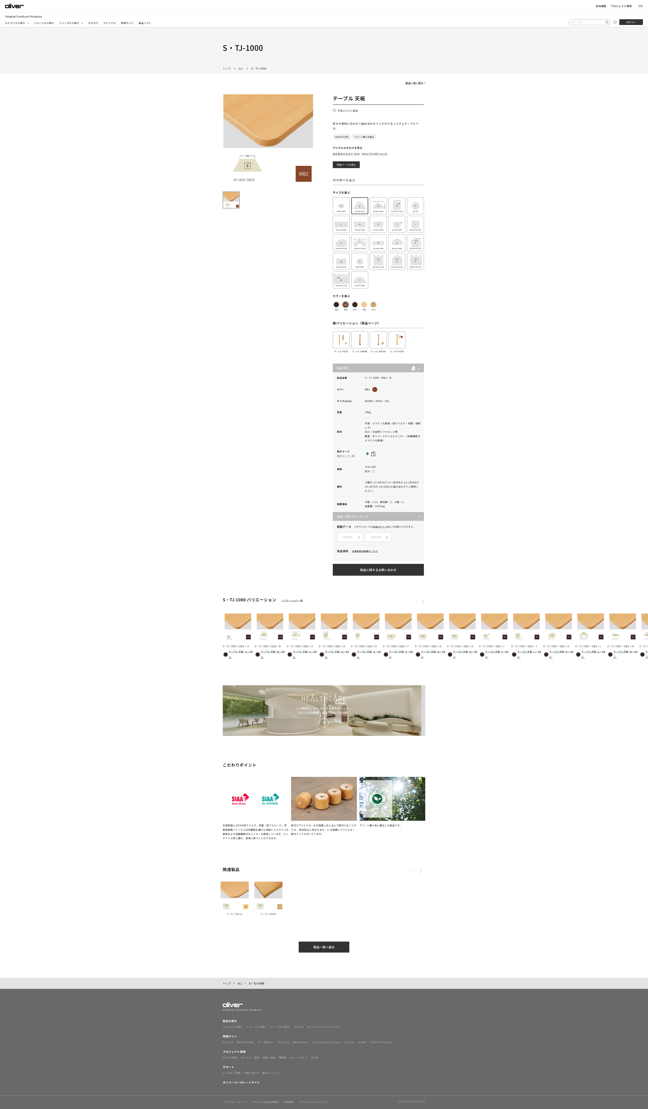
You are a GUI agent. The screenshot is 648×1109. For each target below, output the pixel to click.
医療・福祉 (269, 1057)
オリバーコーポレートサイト (241, 1082)
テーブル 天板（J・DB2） (529, 654)
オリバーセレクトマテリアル (323, 1026)
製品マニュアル (271, 1073)
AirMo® (362, 1042)
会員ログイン (380, 526)
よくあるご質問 (231, 1073)
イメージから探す (44, 23)
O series (349, 1042)
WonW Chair (300, 1042)
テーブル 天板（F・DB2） (401, 654)
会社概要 (601, 6)
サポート (228, 1067)
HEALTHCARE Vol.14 (374, 153)
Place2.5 (228, 1042)
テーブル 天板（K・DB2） (561, 654)
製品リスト (145, 23)
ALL (241, 68)
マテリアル (109, 23)
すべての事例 (230, 1057)
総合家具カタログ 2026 (346, 153)
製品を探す (230, 1021)
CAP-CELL (283, 1042)
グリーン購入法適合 (364, 136)
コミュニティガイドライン (314, 1102)
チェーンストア (298, 1057)
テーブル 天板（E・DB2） (369, 654)
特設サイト (127, 23)
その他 (314, 1057)
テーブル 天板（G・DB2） (433, 654)
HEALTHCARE (342, 136)
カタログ (93, 23)
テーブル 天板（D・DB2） (337, 654)
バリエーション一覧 (292, 600)
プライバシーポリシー (235, 1102)
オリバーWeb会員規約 (266, 1102)
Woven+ (269, 1042)
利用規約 (289, 1102)
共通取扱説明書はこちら (365, 551)
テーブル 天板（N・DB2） (625, 654)
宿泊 (257, 1057)
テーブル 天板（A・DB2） (241, 654)
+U (259, 1042)
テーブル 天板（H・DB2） (465, 654)
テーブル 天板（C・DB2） (305, 654)
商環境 (283, 1057)
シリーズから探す (69, 23)
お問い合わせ (251, 1073)
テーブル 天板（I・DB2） (496, 654)
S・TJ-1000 (258, 68)
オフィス (246, 1057)
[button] (418, 368)
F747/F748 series (381, 1042)
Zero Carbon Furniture (326, 1042)
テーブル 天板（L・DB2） (593, 654)
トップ (227, 68)
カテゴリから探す (15, 23)
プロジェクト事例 (621, 6)
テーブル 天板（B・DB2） (273, 654)
